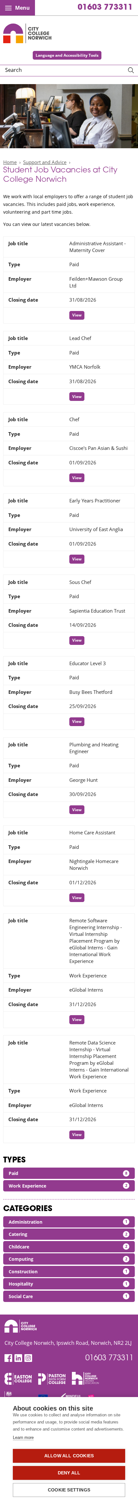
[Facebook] (8, 1358)
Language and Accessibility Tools (67, 55)
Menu (22, 7)
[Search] (131, 70)
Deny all (69, 1473)
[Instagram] (28, 1358)
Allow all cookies (69, 1455)
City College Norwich (27, 33)
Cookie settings (69, 1490)
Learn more (23, 1437)
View (77, 315)
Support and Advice (44, 162)
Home (10, 162)
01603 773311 (105, 8)
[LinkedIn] (18, 1358)
